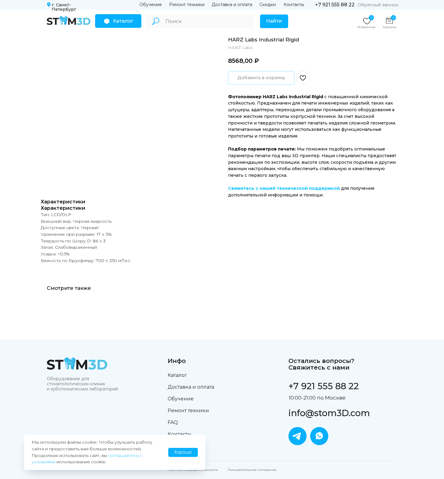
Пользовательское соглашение (252, 470)
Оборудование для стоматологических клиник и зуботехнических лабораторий (82, 384)
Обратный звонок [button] (378, 5)
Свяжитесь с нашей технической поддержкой (284, 188)
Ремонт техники (186, 4)
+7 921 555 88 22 (335, 5)
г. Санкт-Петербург (64, 7)
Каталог (177, 375)
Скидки (267, 4)
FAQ (173, 422)
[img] (68, 20)
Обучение (151, 4)
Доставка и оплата (232, 4)
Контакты (294, 4)
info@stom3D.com (329, 413)
